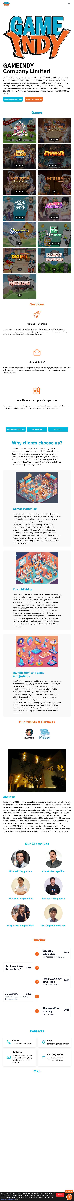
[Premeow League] (19, 234)
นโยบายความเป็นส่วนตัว (8, 1199)
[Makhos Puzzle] (54, 182)
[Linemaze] (54, 234)
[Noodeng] (19, 286)
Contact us (58, 429)
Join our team (37, 429)
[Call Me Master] (54, 208)
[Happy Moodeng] (19, 130)
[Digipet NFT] (19, 260)
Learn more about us (34, 99)
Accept (60, 1195)
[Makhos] (19, 182)
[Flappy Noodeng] (54, 260)
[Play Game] (69, 1197)
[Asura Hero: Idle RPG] (19, 156)
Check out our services (13, 99)
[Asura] (54, 156)
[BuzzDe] (19, 208)
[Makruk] (54, 130)
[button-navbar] (69, 4)
